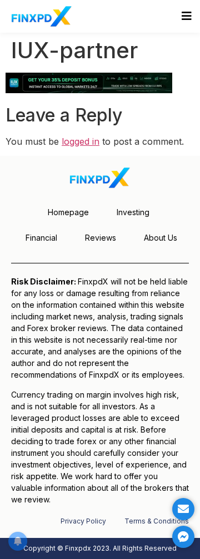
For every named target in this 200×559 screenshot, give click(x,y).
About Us (160, 237)
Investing (133, 212)
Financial (41, 237)
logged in (80, 141)
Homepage (68, 212)
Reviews (100, 237)
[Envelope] (183, 509)
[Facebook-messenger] (183, 537)
